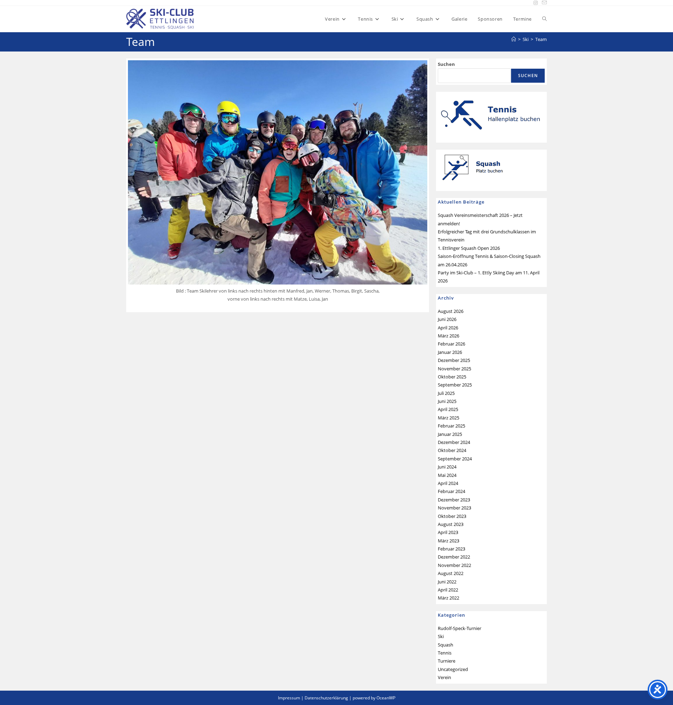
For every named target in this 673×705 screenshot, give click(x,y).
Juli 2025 (446, 393)
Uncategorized (453, 669)
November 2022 (454, 565)
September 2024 (455, 459)
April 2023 (448, 532)
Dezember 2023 (454, 500)
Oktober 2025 (452, 377)
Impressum (289, 698)
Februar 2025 (451, 426)
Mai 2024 (447, 475)
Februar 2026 (451, 344)
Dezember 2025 (454, 360)
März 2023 (448, 541)
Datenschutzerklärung (326, 698)
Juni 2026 (447, 319)
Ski (441, 636)
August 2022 (450, 573)
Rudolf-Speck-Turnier (459, 628)
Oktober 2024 (452, 450)
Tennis (444, 653)
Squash (445, 645)
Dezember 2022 (454, 557)
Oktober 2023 (452, 516)
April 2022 (448, 590)
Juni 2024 (447, 467)
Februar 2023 (451, 549)
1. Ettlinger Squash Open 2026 (469, 248)
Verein (444, 677)
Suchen (446, 64)
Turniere (446, 661)
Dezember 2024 (454, 442)
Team (541, 39)
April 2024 (448, 483)
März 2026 (448, 336)
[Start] (513, 39)
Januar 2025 (450, 434)
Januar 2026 (450, 352)
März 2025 (448, 418)
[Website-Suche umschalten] (544, 19)
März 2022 (448, 598)
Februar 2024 (451, 491)
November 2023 (454, 508)
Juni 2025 (447, 401)
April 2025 (448, 409)
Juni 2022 (447, 582)
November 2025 (454, 368)
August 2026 (450, 311)
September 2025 (455, 385)
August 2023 (450, 524)
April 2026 (448, 327)
